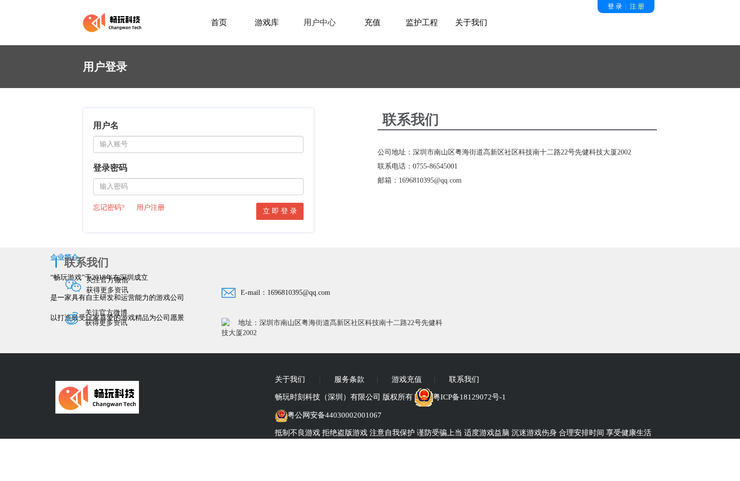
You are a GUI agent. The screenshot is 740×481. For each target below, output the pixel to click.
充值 (372, 22)
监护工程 (422, 22)
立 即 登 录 (280, 211)
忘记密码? (108, 207)
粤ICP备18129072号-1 (469, 397)
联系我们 (464, 379)
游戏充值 (407, 379)
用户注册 (150, 207)
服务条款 (349, 379)
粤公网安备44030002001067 (334, 415)
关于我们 (471, 22)
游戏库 (267, 22)
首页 (219, 22)
